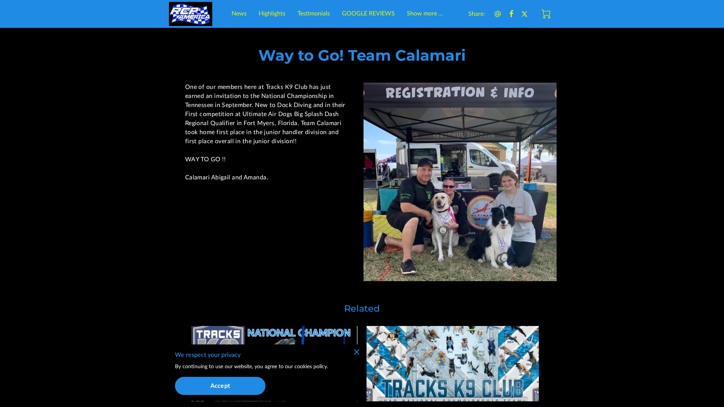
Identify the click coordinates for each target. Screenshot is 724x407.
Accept (220, 386)
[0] (546, 13)
